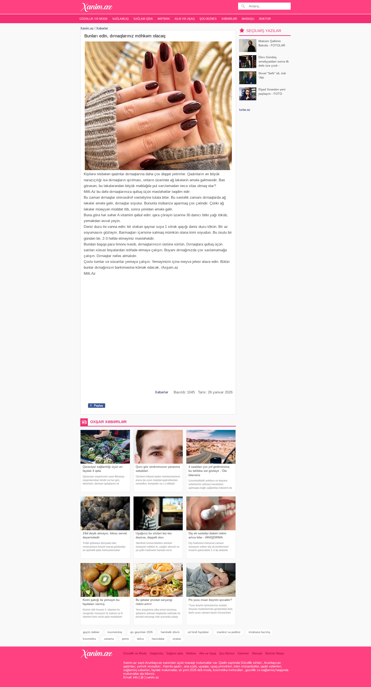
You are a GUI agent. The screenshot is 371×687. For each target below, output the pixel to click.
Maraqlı (248, 18)
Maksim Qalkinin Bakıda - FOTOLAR (271, 43)
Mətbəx (164, 18)
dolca (140, 638)
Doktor (265, 18)
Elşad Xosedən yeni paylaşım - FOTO (271, 91)
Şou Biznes (208, 18)
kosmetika (89, 638)
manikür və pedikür (228, 632)
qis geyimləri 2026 (141, 632)
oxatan (177, 638)
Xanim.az (87, 28)
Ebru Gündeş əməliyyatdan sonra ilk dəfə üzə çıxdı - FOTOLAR (273, 61)
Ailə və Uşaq (185, 18)
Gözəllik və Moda (93, 18)
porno (125, 638)
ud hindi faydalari (198, 632)
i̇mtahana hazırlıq (259, 632)
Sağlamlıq (120, 18)
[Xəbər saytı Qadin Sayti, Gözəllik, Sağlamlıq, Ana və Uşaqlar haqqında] (96, 7)
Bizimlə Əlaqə (274, 653)
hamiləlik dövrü (170, 632)
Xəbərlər (229, 18)
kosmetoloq (115, 632)
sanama (109, 638)
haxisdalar (158, 638)
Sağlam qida (143, 18)
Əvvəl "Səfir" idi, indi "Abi (272, 75)
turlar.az (244, 109)
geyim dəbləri (91, 632)
